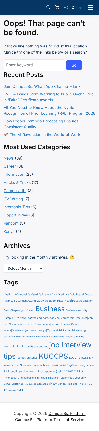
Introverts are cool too (35, 346)
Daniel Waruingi (77, 330)
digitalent (9, 336)
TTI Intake (10, 390)
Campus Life (15, 190)
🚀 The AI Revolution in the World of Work (42, 134)
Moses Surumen (21, 365)
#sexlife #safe (40, 294)
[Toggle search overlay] (48, 7)
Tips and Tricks (76, 383)
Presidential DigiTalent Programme (73, 365)
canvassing (35, 318)
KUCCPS (53, 356)
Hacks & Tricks (17, 182)
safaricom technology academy (67, 377)
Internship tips (12, 346)
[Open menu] (90, 7)
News (9, 158)
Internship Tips (17, 206)
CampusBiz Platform (67, 413)
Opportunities (16, 215)
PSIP (6, 371)
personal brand (41, 365)
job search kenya (27, 357)
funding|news (24, 336)
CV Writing (13, 198)
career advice (51, 318)
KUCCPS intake (78, 357)
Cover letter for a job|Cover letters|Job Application (39, 324)
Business (50, 308)
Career (10, 166)
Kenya (9, 231)
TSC (89, 383)
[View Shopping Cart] (57, 7)
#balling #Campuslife (17, 294)
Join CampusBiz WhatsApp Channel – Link (42, 86)
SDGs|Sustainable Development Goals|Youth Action (35, 383)
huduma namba (75, 336)
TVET (20, 390)
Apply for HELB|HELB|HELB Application (69, 300)
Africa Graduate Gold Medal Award (71, 294)
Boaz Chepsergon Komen (19, 310)
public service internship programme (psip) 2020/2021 (44, 371)
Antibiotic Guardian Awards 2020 (24, 300)
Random (11, 223)
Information (14, 174)
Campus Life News (15, 318)
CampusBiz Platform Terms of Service (49, 419)
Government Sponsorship (49, 336)
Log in (80, 7)
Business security (76, 310)
